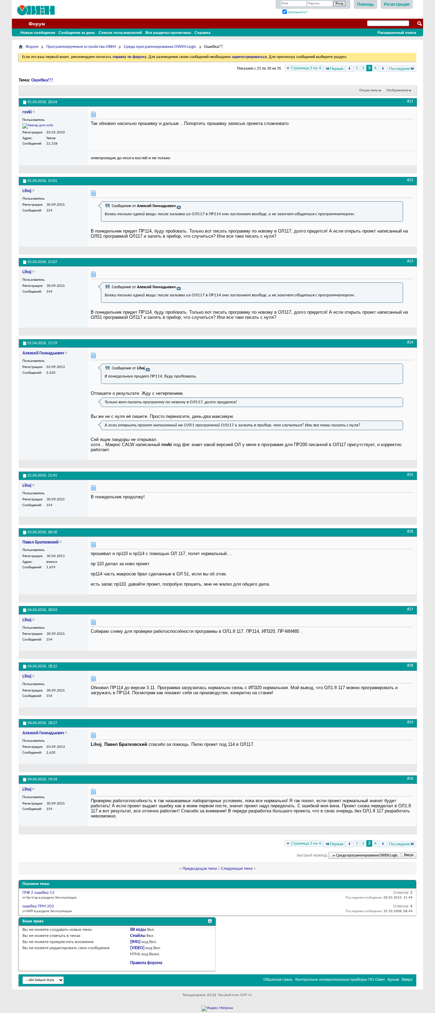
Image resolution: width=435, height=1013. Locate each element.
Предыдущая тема (199, 868)
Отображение (397, 90)
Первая (336, 69)
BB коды (138, 929)
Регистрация (397, 4)
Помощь (365, 4)
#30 (410, 779)
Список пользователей (120, 33)
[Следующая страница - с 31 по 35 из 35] (383, 69)
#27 (410, 609)
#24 (410, 342)
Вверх (409, 856)
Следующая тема (237, 868)
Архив (393, 979)
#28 (410, 666)
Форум (37, 23)
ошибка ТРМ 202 (38, 906)
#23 (410, 261)
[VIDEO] (137, 948)
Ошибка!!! (42, 80)
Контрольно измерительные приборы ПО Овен (340, 979)
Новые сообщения (37, 33)
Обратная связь (278, 979)
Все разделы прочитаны (168, 33)
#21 (410, 101)
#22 (410, 180)
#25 (410, 475)
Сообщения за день (76, 33)
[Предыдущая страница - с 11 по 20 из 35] (349, 69)
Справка (202, 33)
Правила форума (146, 963)
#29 (410, 722)
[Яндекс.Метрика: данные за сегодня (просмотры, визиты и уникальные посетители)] (217, 1008)
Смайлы (137, 936)
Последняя (399, 69)
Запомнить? (297, 12)
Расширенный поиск (397, 33)
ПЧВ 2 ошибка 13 (38, 892)
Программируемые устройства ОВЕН (81, 46)
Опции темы (368, 90)
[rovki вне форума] (37, 126)
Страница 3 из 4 (306, 68)
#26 (410, 532)
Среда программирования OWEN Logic (160, 46)
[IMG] (135, 942)
